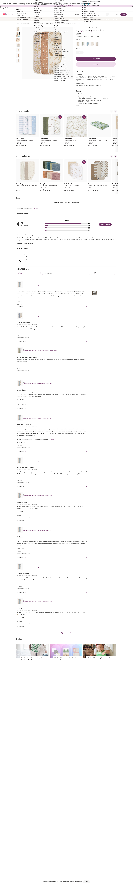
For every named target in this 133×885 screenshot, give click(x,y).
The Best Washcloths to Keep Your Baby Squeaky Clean (66, 659)
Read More (52, 439)
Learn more (35, 208)
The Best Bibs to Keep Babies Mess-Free (100, 658)
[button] (66, 223)
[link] (78, 44)
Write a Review (89, 31)
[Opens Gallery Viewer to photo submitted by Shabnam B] (23, 258)
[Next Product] (115, 111)
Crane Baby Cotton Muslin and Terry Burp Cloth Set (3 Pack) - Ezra (37, 285)
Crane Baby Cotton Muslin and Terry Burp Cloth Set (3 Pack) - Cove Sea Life (39, 316)
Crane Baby (79, 28)
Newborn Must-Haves (25, 23)
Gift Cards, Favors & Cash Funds (110, 19)
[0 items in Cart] (129, 14)
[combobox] (107, 14)
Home (17, 23)
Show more (77, 105)
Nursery (32, 19)
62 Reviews (82, 31)
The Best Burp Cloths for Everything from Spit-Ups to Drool (34, 659)
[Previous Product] (111, 111)
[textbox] (66, 205)
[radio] (18, 29)
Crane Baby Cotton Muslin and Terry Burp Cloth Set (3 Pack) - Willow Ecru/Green (40, 350)
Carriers (78, 19)
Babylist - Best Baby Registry (8, 14)
